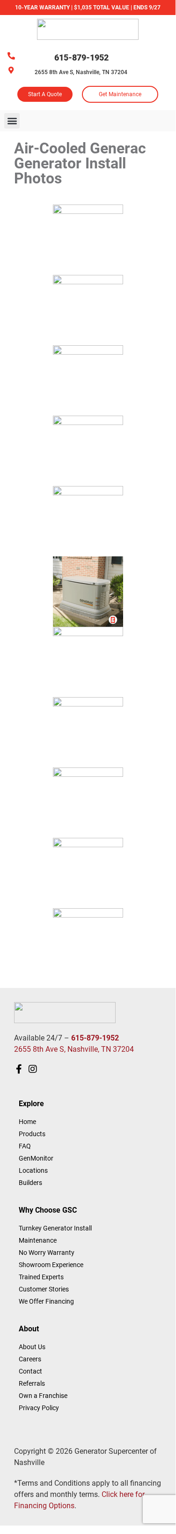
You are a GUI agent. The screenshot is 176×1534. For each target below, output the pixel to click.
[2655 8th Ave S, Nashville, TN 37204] (11, 70)
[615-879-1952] (11, 56)
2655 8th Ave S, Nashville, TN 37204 (81, 72)
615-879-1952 (81, 57)
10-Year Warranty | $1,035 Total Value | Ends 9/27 (88, 7)
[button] (12, 121)
